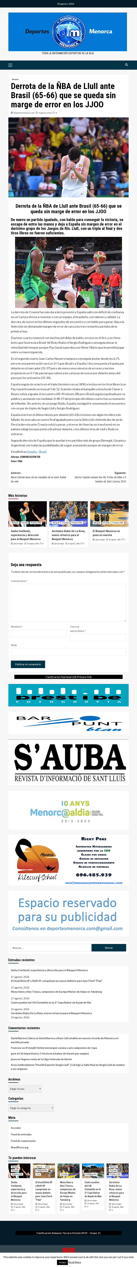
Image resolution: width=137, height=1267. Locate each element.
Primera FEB (36, 523)
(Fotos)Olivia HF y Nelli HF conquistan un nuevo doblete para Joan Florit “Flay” (56, 980)
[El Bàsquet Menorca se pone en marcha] (109, 514)
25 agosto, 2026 (74, 544)
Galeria (39, 1167)
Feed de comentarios (23, 1140)
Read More (74, 1262)
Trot (38, 1174)
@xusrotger (18, 544)
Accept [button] (62, 1262)
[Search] (126, 65)
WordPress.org (19, 1147)
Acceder (16, 1127)
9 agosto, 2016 (45, 113)
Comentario (19, 580)
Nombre (17, 626)
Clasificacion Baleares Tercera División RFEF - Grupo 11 (68, 1232)
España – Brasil (36, 451)
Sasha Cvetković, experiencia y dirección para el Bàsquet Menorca (25, 535)
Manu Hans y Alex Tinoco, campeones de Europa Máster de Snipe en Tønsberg (56, 991)
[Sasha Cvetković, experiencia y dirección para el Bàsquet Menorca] (27, 514)
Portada (24, 523)
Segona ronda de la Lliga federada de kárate (46, 1059)
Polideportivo (41, 1170)
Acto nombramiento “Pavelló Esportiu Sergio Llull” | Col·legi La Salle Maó (53, 1064)
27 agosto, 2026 (33, 544)
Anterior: (38, 477)
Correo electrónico (78, 628)
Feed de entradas (21, 1134)
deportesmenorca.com (24, 113)
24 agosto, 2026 (114, 540)
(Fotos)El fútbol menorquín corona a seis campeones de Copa (61, 1047)
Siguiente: (100, 477)
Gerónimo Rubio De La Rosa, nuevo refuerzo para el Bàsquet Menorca (68, 535)
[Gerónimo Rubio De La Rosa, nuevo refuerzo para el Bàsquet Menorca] (68, 514)
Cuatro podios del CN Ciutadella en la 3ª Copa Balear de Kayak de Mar (51, 1002)
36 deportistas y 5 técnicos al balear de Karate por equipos (54, 1053)
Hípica (47, 1167)
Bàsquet (15, 79)
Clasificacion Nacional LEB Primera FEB (69, 676)
